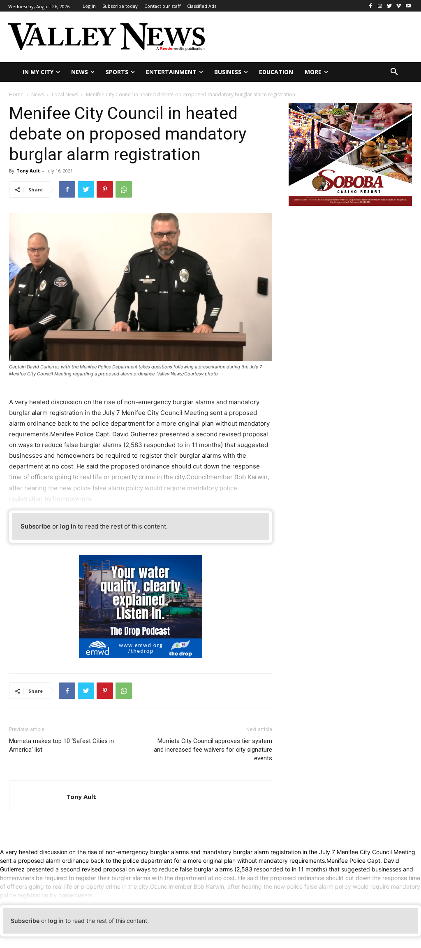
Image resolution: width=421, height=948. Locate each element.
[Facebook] (370, 6)
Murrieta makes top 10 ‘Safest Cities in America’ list (61, 745)
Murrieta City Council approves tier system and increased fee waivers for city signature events (213, 749)
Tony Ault (28, 171)
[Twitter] (389, 6)
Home (16, 94)
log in (68, 526)
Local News (65, 94)
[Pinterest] (105, 189)
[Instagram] (380, 6)
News (37, 94)
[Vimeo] (398, 6)
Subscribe (36, 526)
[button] (394, 72)
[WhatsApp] (124, 189)
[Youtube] (408, 6)
